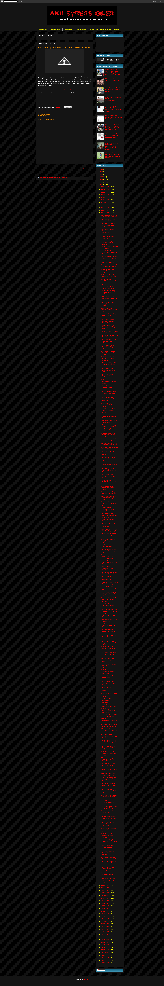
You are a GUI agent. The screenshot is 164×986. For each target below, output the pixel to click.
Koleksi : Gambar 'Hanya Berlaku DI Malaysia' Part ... (109, 280)
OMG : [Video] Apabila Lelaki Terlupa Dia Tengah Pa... (107, 453)
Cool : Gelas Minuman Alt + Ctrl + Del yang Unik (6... (109, 715)
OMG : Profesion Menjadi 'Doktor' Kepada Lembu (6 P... (108, 225)
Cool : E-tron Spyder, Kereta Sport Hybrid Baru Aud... (109, 790)
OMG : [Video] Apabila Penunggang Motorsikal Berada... (108, 753)
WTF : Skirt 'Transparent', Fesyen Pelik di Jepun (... (109, 774)
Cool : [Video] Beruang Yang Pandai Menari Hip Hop (109, 336)
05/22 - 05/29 (106, 937)
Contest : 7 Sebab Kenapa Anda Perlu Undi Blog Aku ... (109, 503)
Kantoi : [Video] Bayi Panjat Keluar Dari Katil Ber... (109, 261)
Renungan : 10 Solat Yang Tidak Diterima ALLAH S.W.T (108, 315)
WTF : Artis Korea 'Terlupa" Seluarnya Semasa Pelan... (109, 573)
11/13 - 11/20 (106, 202)
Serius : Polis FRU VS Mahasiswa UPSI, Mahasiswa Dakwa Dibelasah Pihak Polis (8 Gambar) (112, 146)
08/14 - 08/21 (106, 906)
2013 (101, 179)
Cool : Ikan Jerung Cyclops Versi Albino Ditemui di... (109, 764)
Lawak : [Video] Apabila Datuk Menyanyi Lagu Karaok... (108, 847)
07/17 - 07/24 (106, 916)
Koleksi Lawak (81, 29)
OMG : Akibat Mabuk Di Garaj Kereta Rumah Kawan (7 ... (108, 236)
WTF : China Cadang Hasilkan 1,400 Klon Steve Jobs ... (107, 759)
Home (65, 169)
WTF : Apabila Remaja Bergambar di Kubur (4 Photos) (108, 642)
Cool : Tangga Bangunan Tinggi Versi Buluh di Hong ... (108, 747)
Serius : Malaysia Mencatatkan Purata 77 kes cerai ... (108, 568)
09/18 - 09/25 (106, 893)
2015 (101, 174)
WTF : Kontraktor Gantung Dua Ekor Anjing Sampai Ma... (109, 550)
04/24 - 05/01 (106, 947)
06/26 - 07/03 (106, 924)
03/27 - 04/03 (106, 958)
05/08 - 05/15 (106, 942)
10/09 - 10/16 (106, 885)
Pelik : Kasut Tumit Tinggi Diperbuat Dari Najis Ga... (109, 425)
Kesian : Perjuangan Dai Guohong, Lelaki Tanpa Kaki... (108, 327)
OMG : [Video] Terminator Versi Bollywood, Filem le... (109, 829)
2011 (101, 185)
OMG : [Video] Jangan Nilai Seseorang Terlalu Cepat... (109, 694)
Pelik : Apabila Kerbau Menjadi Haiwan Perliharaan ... (107, 824)
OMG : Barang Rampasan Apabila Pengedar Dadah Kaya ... (109, 769)
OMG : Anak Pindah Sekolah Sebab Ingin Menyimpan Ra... (109, 605)
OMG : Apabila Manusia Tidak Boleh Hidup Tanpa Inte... (109, 346)
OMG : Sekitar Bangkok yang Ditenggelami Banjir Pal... (109, 540)
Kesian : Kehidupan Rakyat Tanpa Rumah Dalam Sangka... (108, 677)
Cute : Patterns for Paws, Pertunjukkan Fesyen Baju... (108, 497)
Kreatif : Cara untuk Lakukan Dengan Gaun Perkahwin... (109, 216)
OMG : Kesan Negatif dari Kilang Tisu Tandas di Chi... (108, 593)
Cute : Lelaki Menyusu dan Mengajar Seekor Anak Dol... (108, 364)
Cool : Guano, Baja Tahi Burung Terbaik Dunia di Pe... (108, 785)
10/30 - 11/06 (106, 208)
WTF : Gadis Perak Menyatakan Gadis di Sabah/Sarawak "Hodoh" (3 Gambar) (113, 108)
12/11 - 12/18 (106, 192)
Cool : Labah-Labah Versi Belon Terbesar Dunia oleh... (108, 654)
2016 (101, 172)
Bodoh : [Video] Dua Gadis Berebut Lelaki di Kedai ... (109, 439)
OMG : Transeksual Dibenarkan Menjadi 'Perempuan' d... (107, 671)
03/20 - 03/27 (106, 960)
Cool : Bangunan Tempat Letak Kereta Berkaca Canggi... (108, 683)
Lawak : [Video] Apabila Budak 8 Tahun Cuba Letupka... (108, 242)
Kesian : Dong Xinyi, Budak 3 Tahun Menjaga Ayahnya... (109, 583)
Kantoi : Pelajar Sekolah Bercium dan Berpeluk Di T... (109, 562)
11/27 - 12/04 (106, 197)
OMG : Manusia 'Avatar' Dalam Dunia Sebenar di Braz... (108, 270)
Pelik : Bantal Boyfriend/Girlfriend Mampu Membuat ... (107, 286)
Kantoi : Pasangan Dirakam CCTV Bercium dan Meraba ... (108, 665)
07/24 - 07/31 (106, 914)
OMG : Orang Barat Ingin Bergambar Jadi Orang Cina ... (108, 393)
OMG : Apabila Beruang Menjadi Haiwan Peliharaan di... (108, 292)
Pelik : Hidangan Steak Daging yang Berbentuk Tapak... (108, 470)
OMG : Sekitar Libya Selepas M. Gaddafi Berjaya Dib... (107, 404)
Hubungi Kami (55, 29)
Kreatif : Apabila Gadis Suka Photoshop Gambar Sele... (109, 444)
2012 (101, 182)
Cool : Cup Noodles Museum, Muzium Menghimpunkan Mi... (107, 578)
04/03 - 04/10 (106, 955)
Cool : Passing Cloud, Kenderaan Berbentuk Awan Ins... (108, 476)
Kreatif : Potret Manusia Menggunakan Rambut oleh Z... (108, 689)
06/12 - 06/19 (106, 929)
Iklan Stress (68, 29)
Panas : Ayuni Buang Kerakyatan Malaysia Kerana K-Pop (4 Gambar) (113, 117)
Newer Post (42, 169)
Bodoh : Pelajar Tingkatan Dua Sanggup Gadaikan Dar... (108, 779)
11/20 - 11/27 (106, 200)
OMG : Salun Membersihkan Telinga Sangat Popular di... (109, 636)
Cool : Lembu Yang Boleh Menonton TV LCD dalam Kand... (109, 841)
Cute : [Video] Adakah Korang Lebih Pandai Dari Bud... (109, 309)
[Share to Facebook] (71, 107)
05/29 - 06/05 (106, 934)
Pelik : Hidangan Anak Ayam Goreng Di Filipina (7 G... (109, 514)
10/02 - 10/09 (106, 888)
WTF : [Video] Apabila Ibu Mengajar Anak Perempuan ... (109, 862)
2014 (101, 177)
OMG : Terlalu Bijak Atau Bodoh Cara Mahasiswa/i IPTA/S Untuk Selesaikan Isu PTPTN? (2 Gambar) (112, 127)
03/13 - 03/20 (106, 963)
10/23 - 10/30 (106, 210)
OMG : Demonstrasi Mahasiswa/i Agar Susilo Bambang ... (109, 399)
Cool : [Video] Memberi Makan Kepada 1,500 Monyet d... (108, 352)
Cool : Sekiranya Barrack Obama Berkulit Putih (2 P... (109, 464)
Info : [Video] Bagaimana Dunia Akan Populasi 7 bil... (108, 802)
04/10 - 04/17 (106, 952)
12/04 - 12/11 (106, 195)
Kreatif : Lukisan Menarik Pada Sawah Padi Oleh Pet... (108, 818)
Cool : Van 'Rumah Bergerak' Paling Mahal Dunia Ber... (109, 492)
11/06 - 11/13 (106, 205)
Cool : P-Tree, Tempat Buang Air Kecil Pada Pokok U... (108, 303)
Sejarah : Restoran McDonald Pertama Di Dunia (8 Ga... (108, 509)
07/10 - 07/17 (106, 919)
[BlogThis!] (67, 107)
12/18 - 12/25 (106, 189)
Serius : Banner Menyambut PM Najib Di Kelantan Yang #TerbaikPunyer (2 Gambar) (113, 99)
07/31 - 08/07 (106, 911)
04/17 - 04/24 (106, 950)
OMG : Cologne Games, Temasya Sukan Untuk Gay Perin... (108, 710)
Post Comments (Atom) (69, 174)
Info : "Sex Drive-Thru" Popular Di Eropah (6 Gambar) (108, 410)
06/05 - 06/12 (106, 932)
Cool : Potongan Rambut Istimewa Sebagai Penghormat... (108, 525)
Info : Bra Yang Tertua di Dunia (108, 429)
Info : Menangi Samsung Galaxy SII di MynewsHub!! (108, 230)
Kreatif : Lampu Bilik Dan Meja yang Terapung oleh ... (109, 535)
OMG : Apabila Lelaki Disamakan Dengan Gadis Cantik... (109, 370)
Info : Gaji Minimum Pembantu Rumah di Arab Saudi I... (109, 625)
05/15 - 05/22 (106, 939)
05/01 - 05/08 (106, 945)
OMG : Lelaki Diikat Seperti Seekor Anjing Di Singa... (109, 275)
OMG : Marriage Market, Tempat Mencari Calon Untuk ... (108, 381)
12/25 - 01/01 (106, 187)
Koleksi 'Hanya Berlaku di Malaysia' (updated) (104, 29)
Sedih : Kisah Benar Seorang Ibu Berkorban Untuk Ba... (109, 421)
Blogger (85, 979)
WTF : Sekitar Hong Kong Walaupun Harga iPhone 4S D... (108, 458)
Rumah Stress (42, 29)
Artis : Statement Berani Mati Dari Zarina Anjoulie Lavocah (112, 89)
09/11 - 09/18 (106, 895)
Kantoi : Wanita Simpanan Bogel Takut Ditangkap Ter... (108, 588)
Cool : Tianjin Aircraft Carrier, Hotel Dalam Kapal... (108, 812)
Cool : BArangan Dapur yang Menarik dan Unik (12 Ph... (109, 610)
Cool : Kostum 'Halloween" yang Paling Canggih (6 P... (109, 265)
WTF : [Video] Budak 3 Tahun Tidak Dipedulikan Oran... (109, 720)
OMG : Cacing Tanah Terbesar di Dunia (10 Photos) (108, 487)
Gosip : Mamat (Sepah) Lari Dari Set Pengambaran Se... (109, 615)
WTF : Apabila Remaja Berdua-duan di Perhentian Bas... (107, 868)
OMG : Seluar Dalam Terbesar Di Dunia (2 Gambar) (108, 631)
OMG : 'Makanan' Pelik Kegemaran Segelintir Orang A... (108, 358)
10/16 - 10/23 (106, 213)
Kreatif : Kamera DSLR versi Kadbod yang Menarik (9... (109, 705)
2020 (101, 169)
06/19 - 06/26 (106, 926)
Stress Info (45, 110)
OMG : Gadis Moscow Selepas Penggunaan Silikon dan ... (107, 852)
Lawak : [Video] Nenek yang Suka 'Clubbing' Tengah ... (109, 530)
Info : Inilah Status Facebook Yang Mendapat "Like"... (109, 736)
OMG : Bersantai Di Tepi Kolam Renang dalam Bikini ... (108, 341)
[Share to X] (69, 107)
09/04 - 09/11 (106, 898)
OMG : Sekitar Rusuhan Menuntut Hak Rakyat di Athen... (108, 416)
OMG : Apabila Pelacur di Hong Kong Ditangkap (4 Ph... (109, 252)
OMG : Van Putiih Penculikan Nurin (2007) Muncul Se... (109, 448)
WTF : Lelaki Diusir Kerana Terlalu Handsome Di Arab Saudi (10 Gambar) (113, 80)
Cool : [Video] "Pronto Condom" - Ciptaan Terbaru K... (107, 321)
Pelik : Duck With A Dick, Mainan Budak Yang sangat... (108, 880)
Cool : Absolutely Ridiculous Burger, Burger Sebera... (109, 257)
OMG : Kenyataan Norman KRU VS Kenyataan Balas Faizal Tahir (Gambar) (113, 135)
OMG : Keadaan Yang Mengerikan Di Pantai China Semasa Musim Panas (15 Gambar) (113, 155)
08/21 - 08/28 (106, 903)
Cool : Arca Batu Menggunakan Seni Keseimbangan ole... (107, 556)
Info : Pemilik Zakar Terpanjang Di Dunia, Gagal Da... (108, 700)
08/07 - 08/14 (106, 908)
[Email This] (65, 107)
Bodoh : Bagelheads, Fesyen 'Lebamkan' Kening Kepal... (109, 874)
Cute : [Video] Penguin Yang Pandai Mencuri (109, 620)
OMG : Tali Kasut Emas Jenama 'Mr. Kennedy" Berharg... (108, 434)
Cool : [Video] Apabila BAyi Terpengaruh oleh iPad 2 (109, 858)
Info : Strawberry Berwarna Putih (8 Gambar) (109, 546)
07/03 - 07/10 (106, 921)
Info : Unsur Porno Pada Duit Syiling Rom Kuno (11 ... (109, 332)
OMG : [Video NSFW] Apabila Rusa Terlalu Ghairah (107, 519)
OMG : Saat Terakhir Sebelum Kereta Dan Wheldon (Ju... (108, 648)
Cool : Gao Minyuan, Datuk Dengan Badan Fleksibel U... (109, 796)
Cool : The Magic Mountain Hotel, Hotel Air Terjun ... (109, 807)
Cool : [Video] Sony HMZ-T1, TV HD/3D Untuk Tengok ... (109, 599)
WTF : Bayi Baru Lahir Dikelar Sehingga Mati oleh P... (108, 660)
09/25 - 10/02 (106, 890)
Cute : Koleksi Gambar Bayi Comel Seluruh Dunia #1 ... (109, 298)
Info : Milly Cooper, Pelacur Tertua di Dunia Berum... (109, 725)
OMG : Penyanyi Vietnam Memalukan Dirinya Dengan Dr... (108, 835)
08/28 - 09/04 (106, 901)
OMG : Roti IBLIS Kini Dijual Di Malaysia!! (109, 247)
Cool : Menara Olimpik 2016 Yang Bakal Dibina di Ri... (109, 220)
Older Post (87, 169)
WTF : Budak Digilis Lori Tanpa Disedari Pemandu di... (109, 375)
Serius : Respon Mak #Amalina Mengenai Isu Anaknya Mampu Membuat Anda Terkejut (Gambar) (113, 72)
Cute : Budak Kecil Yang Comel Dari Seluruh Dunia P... (109, 730)
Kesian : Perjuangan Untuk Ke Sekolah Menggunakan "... (109, 742)
